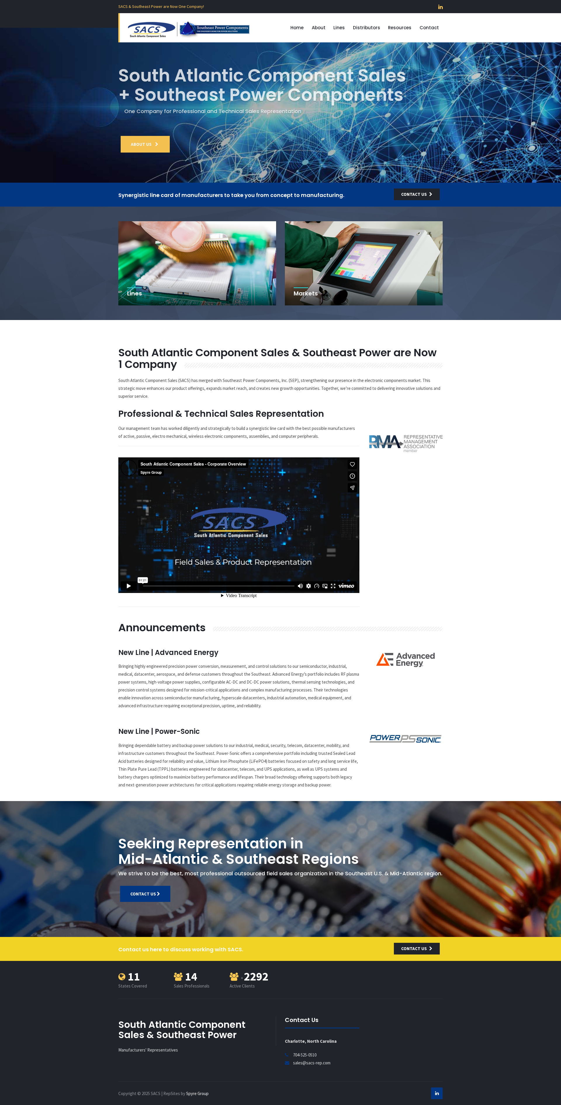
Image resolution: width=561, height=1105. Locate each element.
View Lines (142, 144)
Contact (429, 28)
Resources (399, 28)
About (318, 28)
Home (297, 28)
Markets (306, 293)
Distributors (366, 28)
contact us (414, 194)
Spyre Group (197, 1093)
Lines (339, 28)
